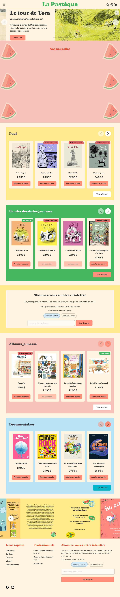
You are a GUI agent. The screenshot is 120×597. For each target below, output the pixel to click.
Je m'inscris (84, 323)
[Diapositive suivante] (116, 22)
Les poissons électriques (99, 464)
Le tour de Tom (21, 250)
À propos (9, 557)
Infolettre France (68, 315)
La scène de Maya (73, 250)
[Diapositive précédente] (4, 22)
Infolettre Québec (51, 315)
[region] (60, 518)
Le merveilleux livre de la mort (73, 464)
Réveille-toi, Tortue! (99, 383)
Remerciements (12, 564)
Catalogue (10, 550)
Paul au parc (98, 173)
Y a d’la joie (21, 173)
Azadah (21, 383)
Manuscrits (38, 563)
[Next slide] (109, 518)
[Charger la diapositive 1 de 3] (54, 38)
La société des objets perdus (73, 384)
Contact (9, 554)
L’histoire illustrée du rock (47, 464)
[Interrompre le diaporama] (117, 12)
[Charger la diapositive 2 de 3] (60, 38)
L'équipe (9, 561)
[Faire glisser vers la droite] (108, 133)
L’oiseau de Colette (47, 250)
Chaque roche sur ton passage (47, 384)
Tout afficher (101, 194)
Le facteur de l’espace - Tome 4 (98, 251)
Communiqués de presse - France (44, 558)
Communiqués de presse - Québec (44, 551)
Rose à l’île (73, 173)
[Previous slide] (11, 518)
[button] (4, 5)
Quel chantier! (21, 463)
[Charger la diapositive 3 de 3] (65, 38)
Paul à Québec (47, 173)
